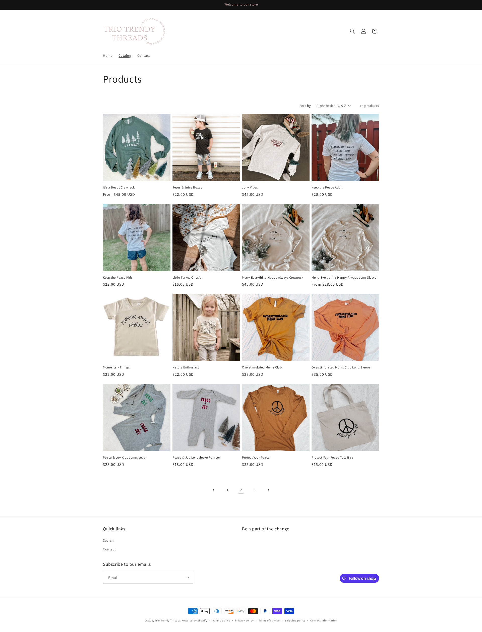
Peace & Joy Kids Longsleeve (124, 458)
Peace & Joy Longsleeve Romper (196, 458)
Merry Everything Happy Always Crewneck (272, 278)
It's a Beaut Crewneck (119, 187)
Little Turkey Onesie (186, 278)
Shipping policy (295, 620)
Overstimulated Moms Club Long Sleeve (341, 367)
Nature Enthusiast (185, 367)
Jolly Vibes (250, 187)
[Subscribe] (187, 578)
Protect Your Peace (256, 458)
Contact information (323, 620)
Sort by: (305, 105)
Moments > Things (116, 367)
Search (108, 540)
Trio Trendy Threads (168, 620)
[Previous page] (213, 489)
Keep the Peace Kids (117, 278)
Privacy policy (244, 620)
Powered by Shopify (194, 620)
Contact (109, 549)
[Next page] (268, 489)
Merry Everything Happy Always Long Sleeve (344, 278)
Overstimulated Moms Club (262, 367)
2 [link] (241, 489)
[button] (352, 31)
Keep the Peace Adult (327, 187)
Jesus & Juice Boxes (187, 187)
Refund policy (221, 620)
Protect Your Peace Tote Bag (332, 458)
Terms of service (269, 620)
